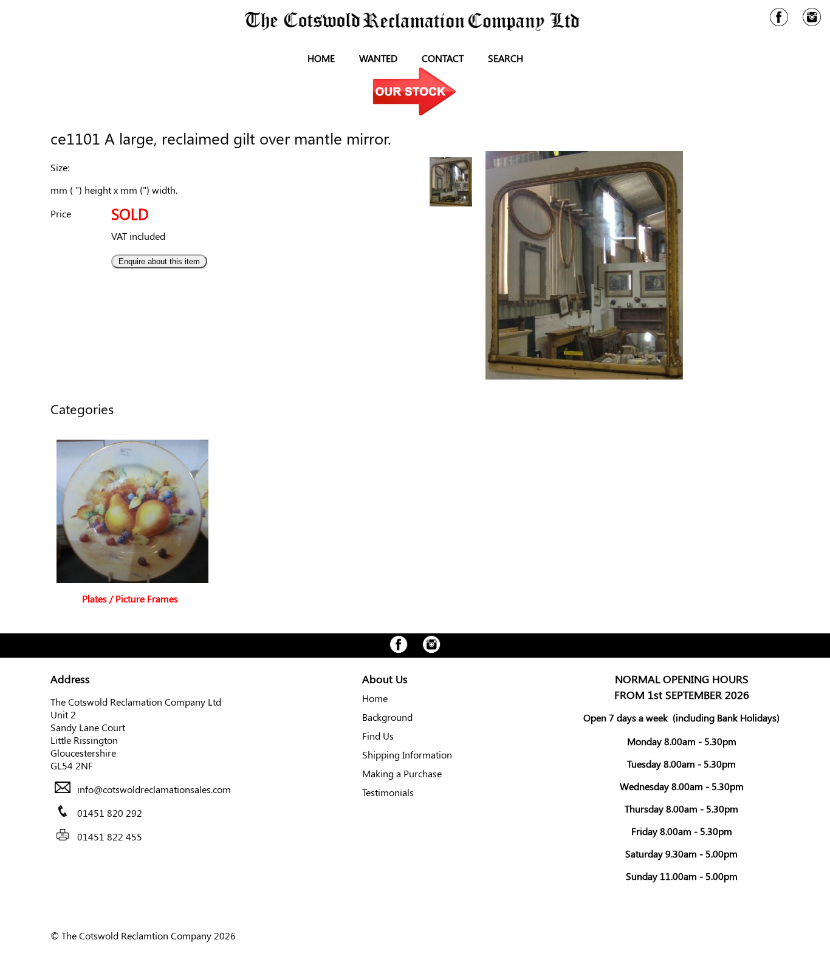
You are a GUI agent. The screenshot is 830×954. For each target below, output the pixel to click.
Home (321, 58)
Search (505, 58)
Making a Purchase (402, 773)
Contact (443, 58)
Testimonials (388, 792)
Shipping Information (407, 754)
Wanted (378, 58)
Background (387, 716)
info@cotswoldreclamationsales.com (154, 789)
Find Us (378, 735)
